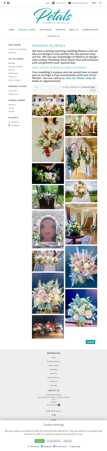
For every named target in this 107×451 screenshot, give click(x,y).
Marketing (75, 446)
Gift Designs (13, 73)
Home (11, 29)
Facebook (15, 122)
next (89, 342)
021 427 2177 (52, 405)
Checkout (12, 52)
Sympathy (60, 29)
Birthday (11, 63)
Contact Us (54, 36)
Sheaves (12, 104)
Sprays (11, 108)
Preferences (61, 446)
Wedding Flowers (27, 29)
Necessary (34, 446)
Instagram (15, 125)
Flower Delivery (90, 29)
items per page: (88, 87)
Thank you (12, 77)
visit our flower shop (78, 78)
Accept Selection (53, 441)
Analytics (47, 446)
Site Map (53, 385)
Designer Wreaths (15, 66)
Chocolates (12, 90)
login (47, 3)
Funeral (11, 70)
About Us (73, 29)
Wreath (11, 111)
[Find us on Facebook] (5, 3)
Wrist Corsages (14, 80)
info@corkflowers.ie (53, 411)
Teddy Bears (13, 94)
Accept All (39, 441)
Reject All (67, 441)
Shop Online (46, 29)
